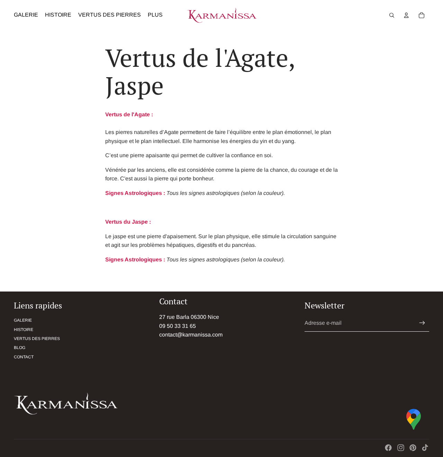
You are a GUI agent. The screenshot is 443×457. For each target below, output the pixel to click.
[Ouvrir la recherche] (391, 15)
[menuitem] (155, 15)
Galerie (23, 320)
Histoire (23, 329)
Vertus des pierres (37, 338)
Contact (24, 357)
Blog (19, 347)
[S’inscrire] (422, 323)
